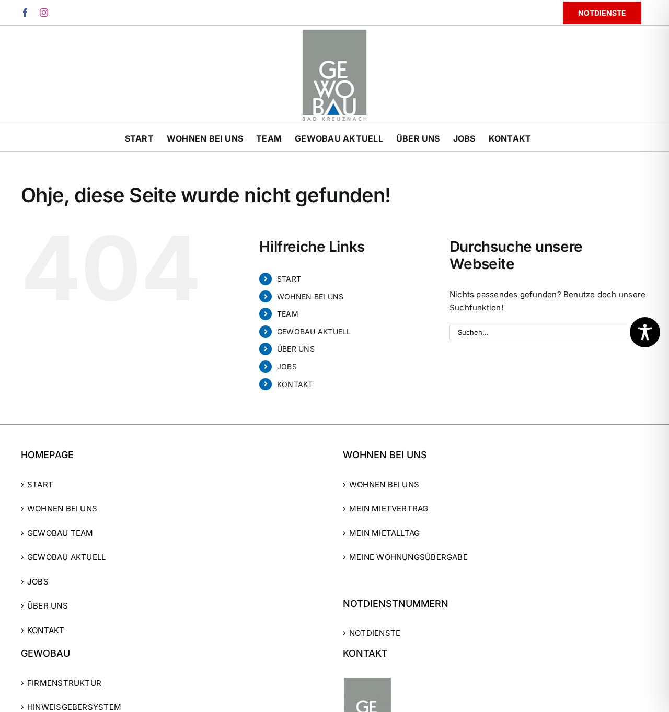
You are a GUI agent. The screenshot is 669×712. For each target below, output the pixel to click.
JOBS (287, 366)
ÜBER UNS (296, 348)
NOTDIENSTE (374, 633)
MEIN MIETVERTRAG (389, 508)
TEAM (287, 313)
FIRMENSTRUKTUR (64, 683)
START (289, 278)
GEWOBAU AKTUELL (314, 331)
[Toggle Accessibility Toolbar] (645, 332)
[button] (23, 689)
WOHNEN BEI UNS (310, 296)
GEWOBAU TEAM (60, 533)
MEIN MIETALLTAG (384, 533)
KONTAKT (295, 384)
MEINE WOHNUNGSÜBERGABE (408, 557)
